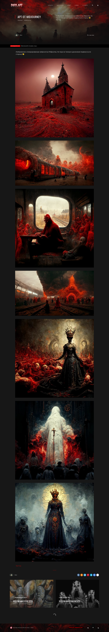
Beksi (21, 35)
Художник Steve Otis (23, 601)
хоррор (20, 20)
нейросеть (27, 20)
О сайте (85, 5)
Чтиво (77, 5)
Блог (69, 5)
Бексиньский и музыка (29, 46)
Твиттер (18, 566)
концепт (67, 603)
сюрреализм (23, 603)
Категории (60, 5)
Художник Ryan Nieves (69, 601)
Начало (50, 5)
